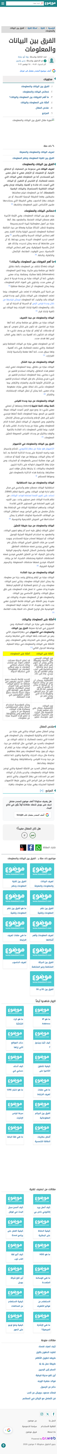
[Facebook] (53, 1414)
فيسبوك (31, 847)
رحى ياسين (20, 61)
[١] (12, 204)
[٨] (37, 565)
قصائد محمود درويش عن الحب (41, 1393)
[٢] (10, 234)
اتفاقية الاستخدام (48, 1426)
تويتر (23, 847)
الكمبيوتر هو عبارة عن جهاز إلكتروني (36, 449)
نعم (32, 835)
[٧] (10, 518)
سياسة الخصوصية (29, 1426)
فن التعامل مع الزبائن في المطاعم (39, 1398)
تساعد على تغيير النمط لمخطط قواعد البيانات (32, 495)
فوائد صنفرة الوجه (47, 1381)
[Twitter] (47, 1414)
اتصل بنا (52, 1421)
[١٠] (31, 647)
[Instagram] (42, 1414)
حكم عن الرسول (48, 1387)
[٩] (53, 612)
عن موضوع (32, 1421)
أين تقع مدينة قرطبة (46, 1375)
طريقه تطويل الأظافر (45, 1358)
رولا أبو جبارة (23, 57)
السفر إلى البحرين (47, 1369)
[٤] (9, 285)
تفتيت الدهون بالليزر (46, 1352)
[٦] (42, 436)
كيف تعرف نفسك (47, 1346)
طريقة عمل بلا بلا (47, 1364)
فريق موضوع (31, 1432)
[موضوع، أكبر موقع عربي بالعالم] (50, 4)
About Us (51, 1432)
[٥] (45, 393)
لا (24, 835)
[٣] (36, 254)
